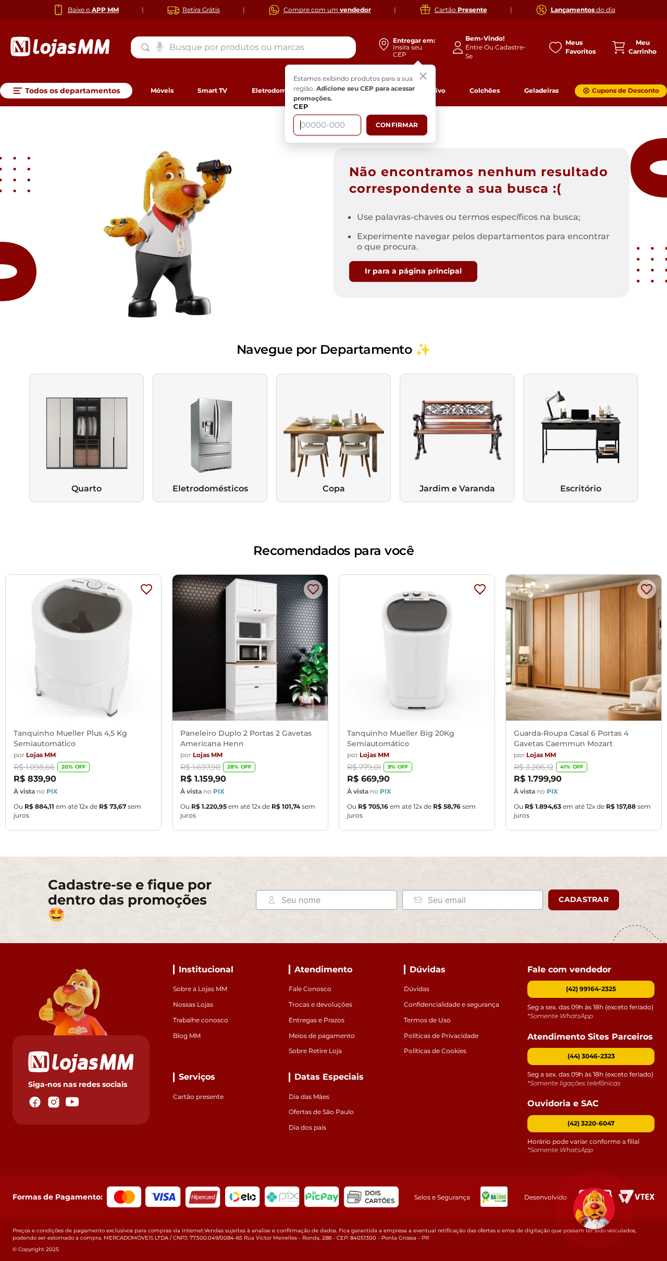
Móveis (162, 90)
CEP (300, 106)
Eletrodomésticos (281, 90)
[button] (590, 1056)
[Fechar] (423, 77)
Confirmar (397, 125)
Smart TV (212, 90)
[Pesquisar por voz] (159, 46)
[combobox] (243, 47)
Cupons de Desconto (625, 90)
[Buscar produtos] (147, 47)
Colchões (485, 90)
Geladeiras (541, 90)
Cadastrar (584, 899)
